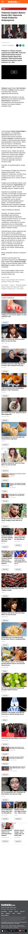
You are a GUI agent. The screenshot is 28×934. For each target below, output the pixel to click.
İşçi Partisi (4, 97)
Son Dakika (4, 911)
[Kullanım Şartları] (4, 925)
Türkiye (11, 90)
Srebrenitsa (5, 135)
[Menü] (2, 1)
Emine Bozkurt (6, 100)
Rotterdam (22, 260)
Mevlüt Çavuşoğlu (20, 261)
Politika (19, 913)
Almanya (10, 138)
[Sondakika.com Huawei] (23, 931)
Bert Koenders (21, 88)
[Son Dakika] (14, 1)
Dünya (16, 911)
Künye (14, 909)
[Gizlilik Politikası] (12, 925)
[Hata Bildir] (15, 927)
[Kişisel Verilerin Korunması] (19, 926)
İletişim (11, 909)
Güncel (10, 911)
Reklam (8, 909)
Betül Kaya (4, 265)
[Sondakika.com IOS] (5, 931)
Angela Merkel (18, 185)
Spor (2, 913)
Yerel (13, 913)
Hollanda (4, 88)
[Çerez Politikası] (9, 926)
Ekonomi (22, 911)
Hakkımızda (3, 909)
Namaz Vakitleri (5, 915)
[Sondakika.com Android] (14, 931)
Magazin (8, 913)
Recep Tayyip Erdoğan (18, 131)
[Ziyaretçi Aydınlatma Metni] (6, 927)
